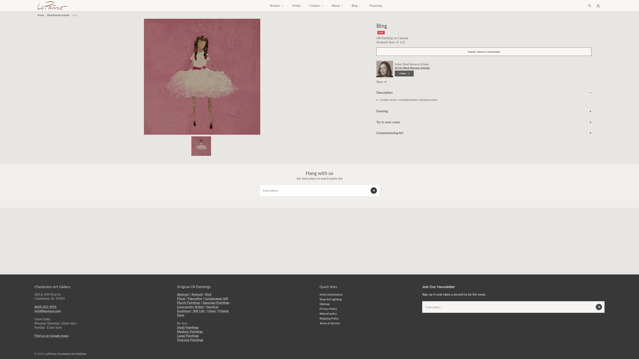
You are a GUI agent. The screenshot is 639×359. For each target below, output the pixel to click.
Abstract (183, 294)
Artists (296, 5)
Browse (275, 5)
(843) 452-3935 (45, 307)
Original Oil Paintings (194, 287)
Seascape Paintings (216, 303)
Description (384, 92)
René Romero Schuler (58, 15)
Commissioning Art (389, 133)
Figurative (195, 298)
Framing (382, 111)
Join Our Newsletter (438, 287)
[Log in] (598, 5)
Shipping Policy (329, 318)
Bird (208, 294)
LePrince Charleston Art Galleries (66, 354)
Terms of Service (330, 323)
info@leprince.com (47, 311)
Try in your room (388, 122)
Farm (180, 315)
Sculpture (184, 311)
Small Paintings (188, 327)
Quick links (328, 287)
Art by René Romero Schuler (412, 68)
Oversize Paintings (190, 340)
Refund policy (328, 313)
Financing (375, 5)
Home (41, 15)
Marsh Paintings (188, 303)
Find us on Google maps (51, 336)
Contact (314, 5)
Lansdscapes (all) (216, 298)
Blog (355, 5)
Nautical (212, 307)
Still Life (199, 311)
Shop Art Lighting (330, 299)
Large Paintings (188, 336)
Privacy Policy (328, 308)
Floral (181, 298)
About (336, 5)
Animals (197, 294)
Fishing (223, 311)
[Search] (589, 5)
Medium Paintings (190, 331)
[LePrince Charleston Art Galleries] (53, 5)
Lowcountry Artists (190, 307)
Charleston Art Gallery (52, 287)
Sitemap (325, 304)
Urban (211, 311)
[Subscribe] (374, 190)
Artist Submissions (331, 294)
